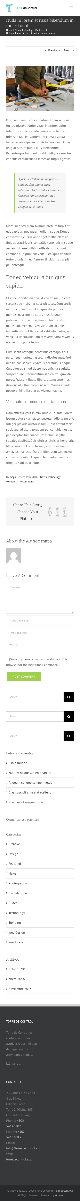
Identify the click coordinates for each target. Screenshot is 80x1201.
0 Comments (27, 481)
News (43, 477)
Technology (54, 477)
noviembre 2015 (20, 989)
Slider (13, 903)
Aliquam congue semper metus (30, 782)
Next (67, 50)
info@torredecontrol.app (23, 1148)
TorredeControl (63, 1190)
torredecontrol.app (19, 1159)
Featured (15, 863)
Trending (15, 922)
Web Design (17, 932)
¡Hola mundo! (18, 763)
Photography (18, 883)
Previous (54, 50)
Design (13, 854)
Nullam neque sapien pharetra (30, 773)
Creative (14, 844)
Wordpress (12, 481)
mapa (13, 477)
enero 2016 (17, 979)
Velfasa (59, 1195)
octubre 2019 (18, 969)
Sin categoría (18, 893)
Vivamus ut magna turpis (26, 802)
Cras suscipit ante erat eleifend (30, 792)
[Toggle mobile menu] (72, 8)
